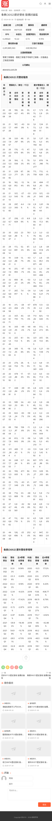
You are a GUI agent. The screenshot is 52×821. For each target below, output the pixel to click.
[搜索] (40, 3)
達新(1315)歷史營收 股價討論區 (38, 707)
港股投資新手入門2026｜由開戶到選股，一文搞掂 (13, 707)
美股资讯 (7, 703)
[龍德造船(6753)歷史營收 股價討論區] (13, 721)
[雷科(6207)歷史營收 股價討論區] (39, 748)
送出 (44, 804)
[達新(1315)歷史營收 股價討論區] (39, 693)
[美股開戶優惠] (5, 4)
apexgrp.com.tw (10, 69)
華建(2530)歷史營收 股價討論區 (38, 734)
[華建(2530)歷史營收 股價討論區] (39, 721)
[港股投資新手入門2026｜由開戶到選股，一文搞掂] (13, 693)
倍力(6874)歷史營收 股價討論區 (13, 762)
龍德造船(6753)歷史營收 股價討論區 (12, 734)
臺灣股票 (20, 20)
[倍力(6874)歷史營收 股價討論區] (13, 748)
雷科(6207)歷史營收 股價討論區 (38, 762)
